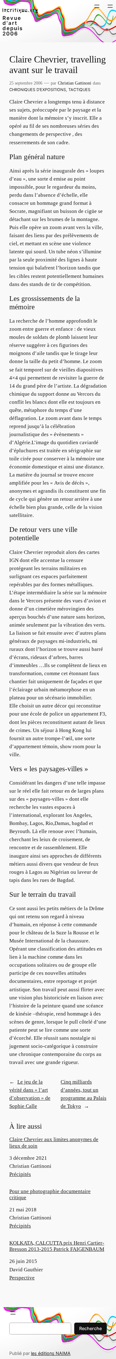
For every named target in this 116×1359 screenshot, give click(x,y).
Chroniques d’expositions (37, 89)
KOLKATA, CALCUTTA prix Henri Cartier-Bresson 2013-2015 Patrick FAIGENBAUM (56, 1246)
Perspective (22, 1278)
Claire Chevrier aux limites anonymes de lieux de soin (53, 1142)
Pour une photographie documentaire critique (50, 1194)
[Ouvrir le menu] (97, 6)
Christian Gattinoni (74, 83)
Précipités (20, 1174)
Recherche (90, 1328)
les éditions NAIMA (51, 1353)
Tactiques (79, 89)
